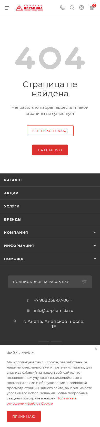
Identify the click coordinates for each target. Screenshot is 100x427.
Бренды (13, 219)
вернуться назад (50, 131)
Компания (16, 232)
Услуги (12, 206)
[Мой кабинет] (81, 8)
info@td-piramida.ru (53, 310)
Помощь (13, 259)
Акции (11, 193)
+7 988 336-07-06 (51, 300)
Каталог (13, 180)
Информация (19, 246)
